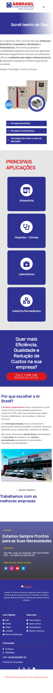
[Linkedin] (23, 568)
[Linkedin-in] (24, 668)
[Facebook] (6, 568)
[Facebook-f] (19, 668)
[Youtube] (17, 568)
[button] (43, 6)
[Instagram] (11, 568)
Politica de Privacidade (13, 662)
